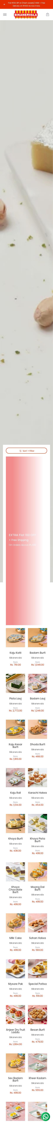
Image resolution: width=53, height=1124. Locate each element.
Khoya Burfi (15, 838)
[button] (47, 14)
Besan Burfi (37, 1030)
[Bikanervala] (26, 14)
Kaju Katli (15, 653)
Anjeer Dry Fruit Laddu (15, 1031)
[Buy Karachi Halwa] (37, 777)
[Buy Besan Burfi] (37, 1014)
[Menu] (4, 14)
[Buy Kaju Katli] (15, 637)
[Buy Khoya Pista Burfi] (37, 823)
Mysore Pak (15, 984)
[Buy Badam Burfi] (37, 637)
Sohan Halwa (37, 938)
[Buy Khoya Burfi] (15, 823)
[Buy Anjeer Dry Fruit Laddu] (15, 1014)
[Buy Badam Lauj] (37, 683)
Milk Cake (15, 938)
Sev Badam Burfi (15, 1079)
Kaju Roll (15, 793)
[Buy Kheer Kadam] (37, 1063)
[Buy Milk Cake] (15, 922)
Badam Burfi (37, 653)
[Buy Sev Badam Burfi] (15, 1063)
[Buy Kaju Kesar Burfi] (15, 729)
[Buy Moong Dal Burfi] (37, 871)
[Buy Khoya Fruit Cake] (15, 1111)
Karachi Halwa (37, 793)
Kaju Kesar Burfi (15, 746)
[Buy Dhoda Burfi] (37, 729)
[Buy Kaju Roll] (15, 777)
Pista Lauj (15, 698)
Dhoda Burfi (37, 744)
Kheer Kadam (37, 1078)
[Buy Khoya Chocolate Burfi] (15, 871)
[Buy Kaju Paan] (37, 1111)
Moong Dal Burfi (37, 888)
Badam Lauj (37, 698)
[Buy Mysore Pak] (15, 968)
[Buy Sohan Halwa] (37, 922)
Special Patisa (38, 984)
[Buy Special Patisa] (37, 968)
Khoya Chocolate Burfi (15, 889)
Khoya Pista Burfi (37, 840)
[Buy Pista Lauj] (15, 683)
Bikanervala (15, 657)
